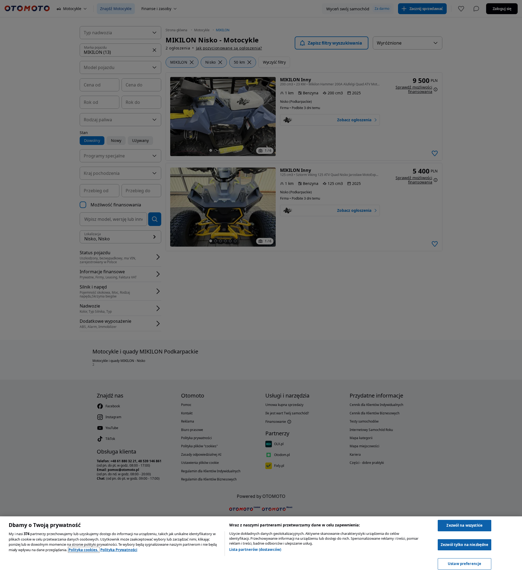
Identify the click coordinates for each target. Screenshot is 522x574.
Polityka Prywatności (118, 549)
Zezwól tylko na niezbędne (464, 544)
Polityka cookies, (84, 549)
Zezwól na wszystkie (464, 525)
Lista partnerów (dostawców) (255, 549)
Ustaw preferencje (464, 563)
